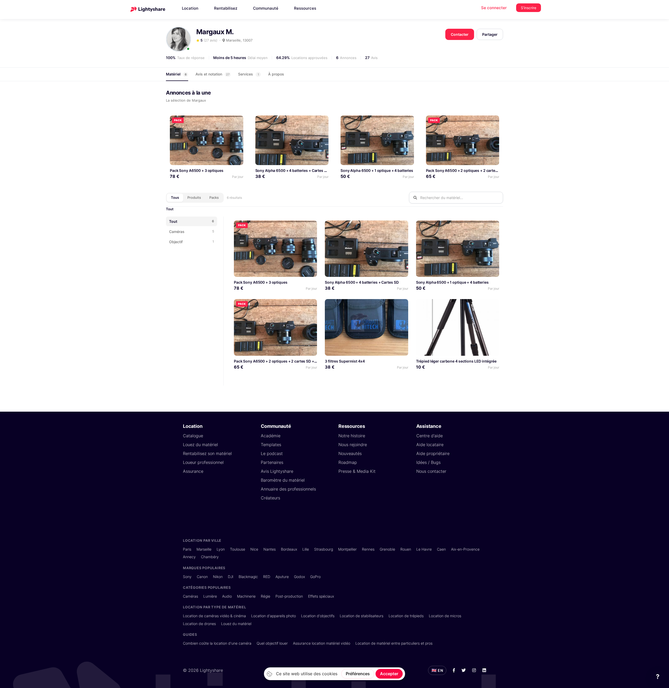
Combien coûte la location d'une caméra (217, 643)
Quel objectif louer (272, 643)
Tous (175, 197)
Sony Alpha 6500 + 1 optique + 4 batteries (377, 170)
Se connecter (494, 7)
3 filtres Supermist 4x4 (345, 361)
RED (266, 576)
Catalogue (193, 435)
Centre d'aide (429, 435)
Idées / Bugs (428, 462)
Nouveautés (350, 453)
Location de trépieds (406, 616)
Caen (441, 549)
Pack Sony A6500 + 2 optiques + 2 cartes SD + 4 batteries (476, 170)
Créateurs (270, 497)
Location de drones (199, 623)
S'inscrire (528, 7)
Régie (265, 596)
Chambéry (210, 557)
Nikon (218, 576)
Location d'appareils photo (273, 616)
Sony (187, 576)
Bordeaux (289, 549)
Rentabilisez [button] (225, 8)
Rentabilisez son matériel (207, 453)
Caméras (190, 596)
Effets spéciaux (321, 596)
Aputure (282, 576)
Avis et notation (212, 74)
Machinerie (246, 596)
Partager (490, 34)
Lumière (210, 596)
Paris (187, 549)
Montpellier (347, 549)
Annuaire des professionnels (288, 489)
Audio (227, 596)
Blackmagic (248, 576)
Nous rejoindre (352, 444)
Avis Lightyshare (277, 471)
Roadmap (347, 462)
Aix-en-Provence (465, 549)
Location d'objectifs (317, 616)
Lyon (221, 549)
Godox (299, 576)
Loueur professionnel (203, 462)
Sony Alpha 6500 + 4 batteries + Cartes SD (292, 170)
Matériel (176, 74)
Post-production (289, 596)
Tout (170, 209)
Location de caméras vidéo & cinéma (214, 616)
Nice (254, 549)
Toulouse (237, 549)
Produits (194, 197)
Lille (305, 549)
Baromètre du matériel (283, 480)
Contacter (460, 34)
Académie (270, 435)
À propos (276, 74)
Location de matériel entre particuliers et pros (393, 643)
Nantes (269, 549)
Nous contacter (431, 471)
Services (248, 74)
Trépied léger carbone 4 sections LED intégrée (456, 361)
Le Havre (424, 549)
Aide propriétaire (432, 453)
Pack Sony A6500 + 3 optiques (196, 170)
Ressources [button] (305, 8)
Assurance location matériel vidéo (321, 643)
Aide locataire (429, 444)
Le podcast (272, 453)
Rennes (368, 549)
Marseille (204, 549)
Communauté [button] (265, 8)
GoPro (315, 576)
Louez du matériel (200, 444)
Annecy (189, 557)
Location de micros (445, 616)
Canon (202, 576)
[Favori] (237, 121)
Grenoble (387, 549)
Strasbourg (323, 549)
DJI (230, 576)
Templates (271, 444)
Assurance (193, 471)
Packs (214, 197)
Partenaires (272, 462)
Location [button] (190, 8)
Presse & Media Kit (357, 471)
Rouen (405, 549)
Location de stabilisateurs (361, 616)
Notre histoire (351, 435)
